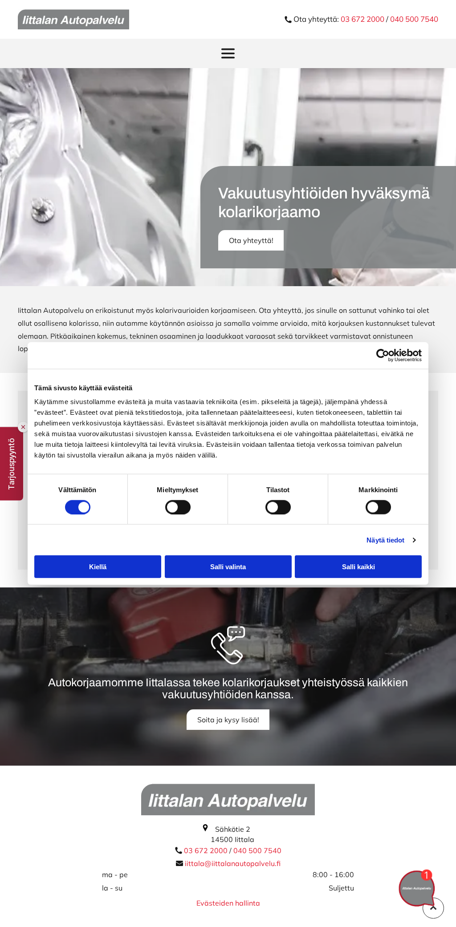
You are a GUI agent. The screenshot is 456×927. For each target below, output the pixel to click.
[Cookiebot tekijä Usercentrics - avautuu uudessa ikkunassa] (383, 355)
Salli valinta (228, 567)
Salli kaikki (358, 567)
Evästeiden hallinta (228, 903)
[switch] (178, 507)
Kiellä (97, 567)
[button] (11, 463)
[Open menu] (228, 53)
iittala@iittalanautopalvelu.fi (233, 863)
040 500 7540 (414, 19)
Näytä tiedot (385, 539)
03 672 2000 (363, 19)
